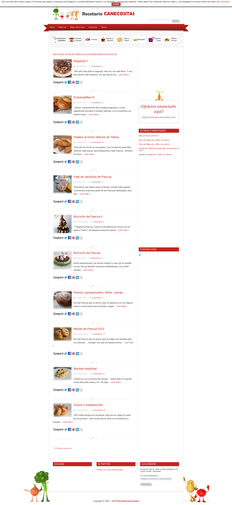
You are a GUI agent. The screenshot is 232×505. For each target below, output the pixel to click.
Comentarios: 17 (97, 103)
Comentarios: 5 (97, 182)
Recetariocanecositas (128, 501)
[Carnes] (92, 39)
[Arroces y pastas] (76, 39)
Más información (223, 2)
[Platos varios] (170, 39)
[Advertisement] (159, 68)
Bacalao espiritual (85, 368)
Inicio (52, 27)
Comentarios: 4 (98, 222)
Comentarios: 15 (96, 258)
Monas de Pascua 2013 (89, 328)
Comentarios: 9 (97, 298)
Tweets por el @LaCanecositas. (110, 470)
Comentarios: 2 (97, 66)
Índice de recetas (76, 26)
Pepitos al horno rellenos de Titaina (96, 137)
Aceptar (116, 4)
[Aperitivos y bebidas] (60, 39)
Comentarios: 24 (99, 374)
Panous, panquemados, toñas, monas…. (100, 292)
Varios (103, 26)
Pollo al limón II (152, 136)
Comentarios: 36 (99, 410)
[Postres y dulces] (108, 39)
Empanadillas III (84, 97)
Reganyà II (81, 61)
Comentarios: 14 (99, 334)
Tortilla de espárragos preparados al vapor (159, 149)
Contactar (93, 27)
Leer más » (124, 75)
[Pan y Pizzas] (123, 39)
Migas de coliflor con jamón (158, 140)
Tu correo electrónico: (149, 475)
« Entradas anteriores (63, 448)
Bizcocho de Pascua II (88, 216)
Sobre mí (62, 27)
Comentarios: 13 (97, 142)
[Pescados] (139, 39)
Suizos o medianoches (88, 405)
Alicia (141, 140)
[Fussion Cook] (155, 39)
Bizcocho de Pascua (87, 253)
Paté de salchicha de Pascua (92, 176)
